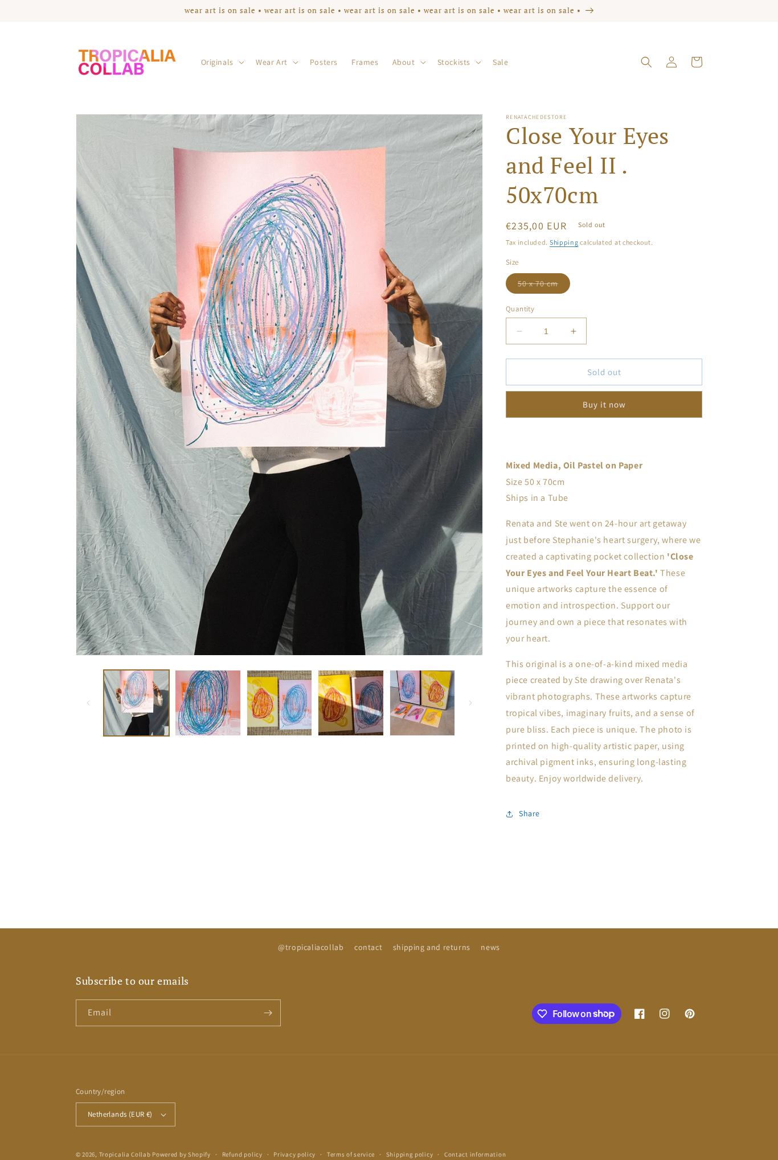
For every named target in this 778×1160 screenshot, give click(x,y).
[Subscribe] (267, 1012)
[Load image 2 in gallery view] (207, 702)
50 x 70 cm (544, 286)
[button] (221, 62)
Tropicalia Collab (125, 1154)
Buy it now (604, 404)
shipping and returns (431, 947)
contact (368, 947)
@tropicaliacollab (310, 947)
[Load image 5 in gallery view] (422, 702)
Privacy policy (294, 1154)
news (490, 947)
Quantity (520, 309)
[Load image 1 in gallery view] (136, 702)
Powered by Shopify (181, 1154)
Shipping (564, 242)
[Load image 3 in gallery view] (279, 702)
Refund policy (242, 1154)
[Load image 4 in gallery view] (350, 702)
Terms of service (351, 1154)
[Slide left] (88, 702)
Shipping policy (409, 1154)
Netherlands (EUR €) (120, 1114)
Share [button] (529, 813)
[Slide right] (470, 702)
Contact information (475, 1154)
